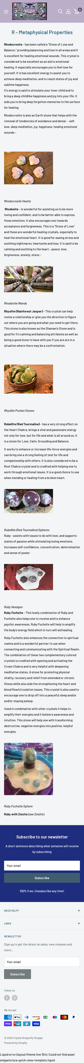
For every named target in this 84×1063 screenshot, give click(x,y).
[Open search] (60, 11)
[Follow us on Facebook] (7, 998)
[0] (76, 11)
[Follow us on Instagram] (15, 998)
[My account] (68, 11)
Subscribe (42, 878)
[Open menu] (6, 11)
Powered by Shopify (15, 1042)
